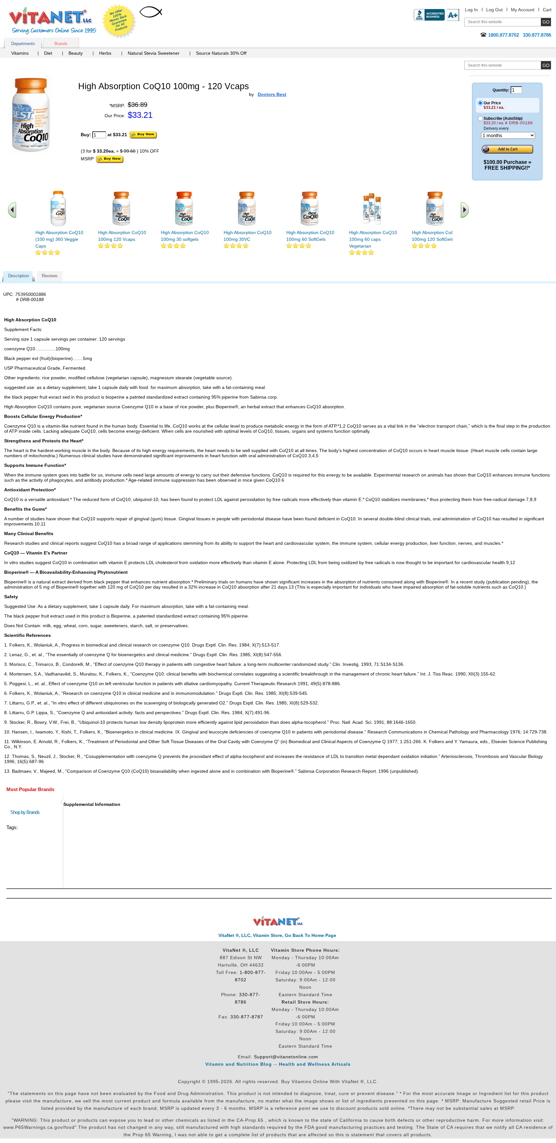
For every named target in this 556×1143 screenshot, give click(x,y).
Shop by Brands (26, 812)
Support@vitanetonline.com (286, 1056)
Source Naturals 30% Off (221, 53)
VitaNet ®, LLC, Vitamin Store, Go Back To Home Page (277, 935)
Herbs (105, 53)
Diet (48, 53)
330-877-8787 (246, 1016)
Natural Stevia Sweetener (154, 53)
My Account (522, 9)
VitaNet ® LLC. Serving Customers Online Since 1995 (52, 20)
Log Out (494, 9)
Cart (547, 9)
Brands (61, 43)
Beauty (76, 53)
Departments (23, 43)
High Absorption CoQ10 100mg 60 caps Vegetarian (373, 239)
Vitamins (20, 53)
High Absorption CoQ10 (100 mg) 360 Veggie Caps (59, 239)
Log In (471, 9)
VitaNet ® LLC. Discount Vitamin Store (278, 921)
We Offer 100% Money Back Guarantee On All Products (119, 21)
